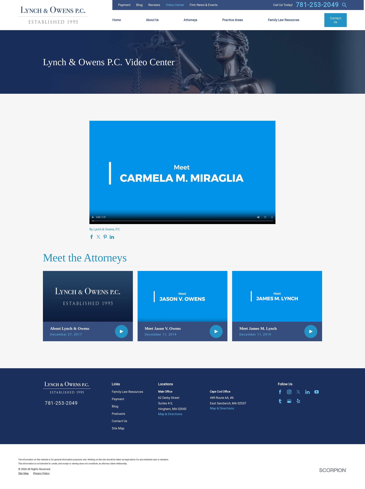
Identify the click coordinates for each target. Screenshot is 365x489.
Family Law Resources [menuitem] (283, 20)
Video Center (175, 5)
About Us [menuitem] (152, 20)
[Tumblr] (280, 401)
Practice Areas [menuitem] (232, 20)
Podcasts (118, 414)
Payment (124, 5)
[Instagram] (289, 392)
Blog (139, 5)
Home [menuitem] (116, 20)
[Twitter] (298, 392)
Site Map (118, 428)
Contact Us (119, 421)
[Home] (53, 15)
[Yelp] (298, 401)
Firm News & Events (204, 5)
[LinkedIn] (307, 392)
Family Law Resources (127, 392)
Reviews (154, 5)
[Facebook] (280, 392)
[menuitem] (23, 473)
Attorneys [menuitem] (190, 20)
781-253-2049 (317, 5)
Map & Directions (170, 414)
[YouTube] (316, 392)
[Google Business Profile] (289, 401)
